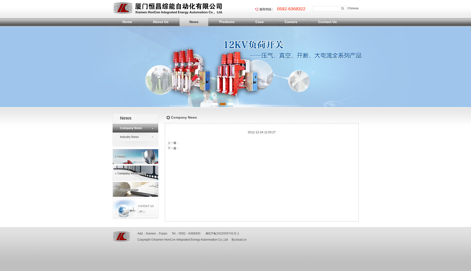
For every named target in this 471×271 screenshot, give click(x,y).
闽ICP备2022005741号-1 (223, 233)
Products (227, 22)
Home (127, 22)
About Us (161, 22)
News (193, 22)
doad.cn (241, 239)
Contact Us (327, 22)
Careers (291, 22)
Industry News (129, 137)
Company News (131, 128)
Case (259, 22)
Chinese (353, 8)
